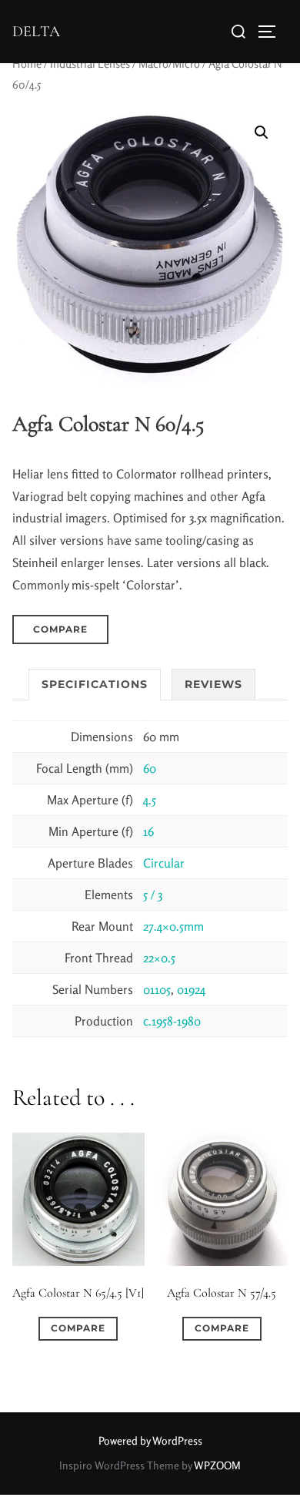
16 (148, 831)
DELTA (36, 31)
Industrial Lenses (90, 63)
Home (27, 63)
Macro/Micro (169, 63)
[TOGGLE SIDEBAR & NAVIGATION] (272, 32)
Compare (60, 629)
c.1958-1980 (172, 1021)
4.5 (149, 799)
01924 (191, 989)
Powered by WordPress (150, 1440)
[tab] (94, 684)
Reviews (213, 684)
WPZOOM (217, 1465)
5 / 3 (152, 894)
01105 (157, 989)
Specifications (95, 684)
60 (149, 768)
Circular (164, 863)
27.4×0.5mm (173, 926)
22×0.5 (159, 957)
